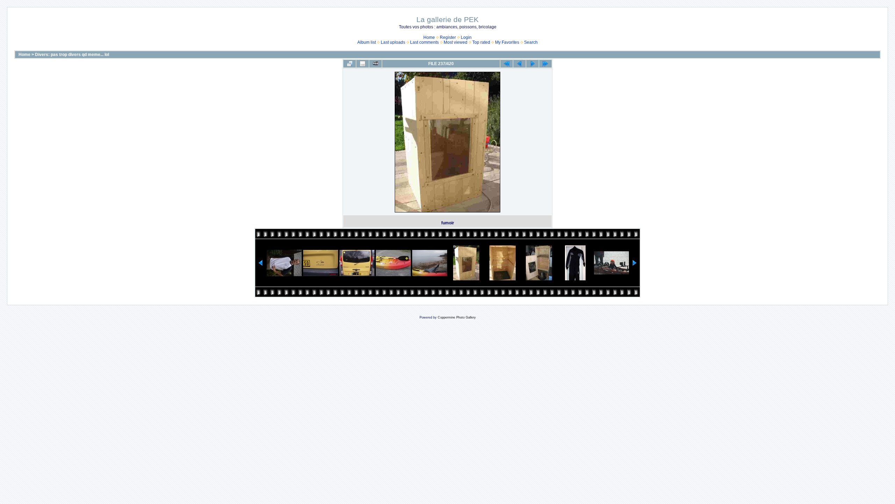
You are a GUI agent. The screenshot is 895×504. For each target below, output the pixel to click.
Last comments (424, 42)
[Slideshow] (375, 64)
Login (466, 37)
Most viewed (455, 42)
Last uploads (393, 42)
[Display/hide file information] (362, 64)
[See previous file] (519, 64)
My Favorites (507, 42)
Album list (366, 42)
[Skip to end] (545, 64)
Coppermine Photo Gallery (457, 317)
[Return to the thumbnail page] (349, 64)
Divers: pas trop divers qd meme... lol (72, 54)
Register (448, 37)
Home (429, 37)
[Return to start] (506, 64)
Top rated (481, 42)
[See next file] (532, 64)
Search (531, 42)
